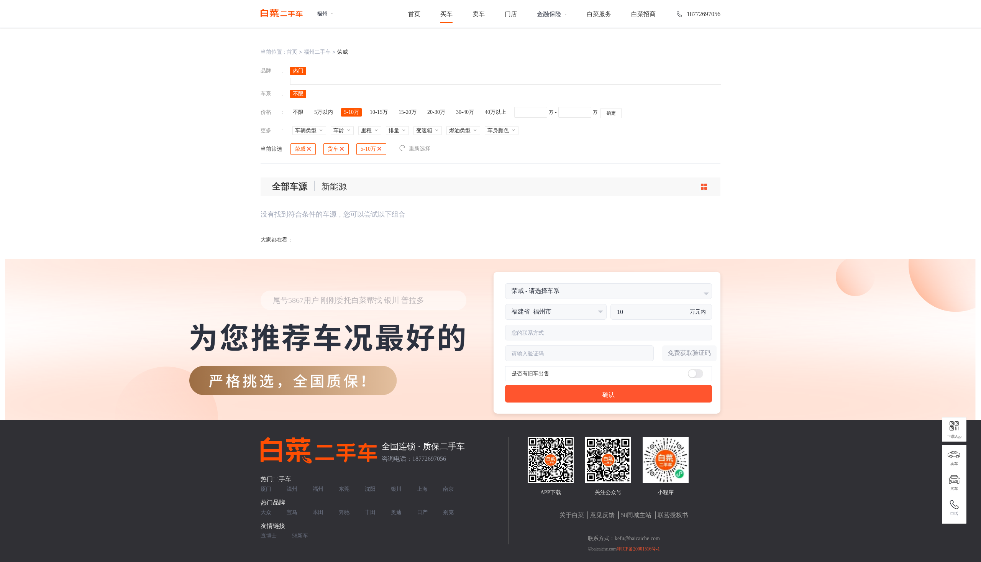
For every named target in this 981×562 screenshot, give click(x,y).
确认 (608, 394)
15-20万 (408, 112)
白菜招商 (643, 14)
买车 (446, 14)
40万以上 (495, 112)
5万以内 (323, 112)
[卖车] (954, 454)
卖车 (478, 14)
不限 (298, 94)
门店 (511, 14)
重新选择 (419, 148)
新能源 (334, 186)
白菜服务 (599, 14)
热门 (298, 71)
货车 (333, 149)
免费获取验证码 (689, 353)
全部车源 (289, 186)
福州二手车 (317, 51)
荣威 (300, 149)
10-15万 (379, 112)
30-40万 (465, 112)
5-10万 (351, 112)
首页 (414, 14)
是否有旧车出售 (530, 373)
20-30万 (436, 112)
